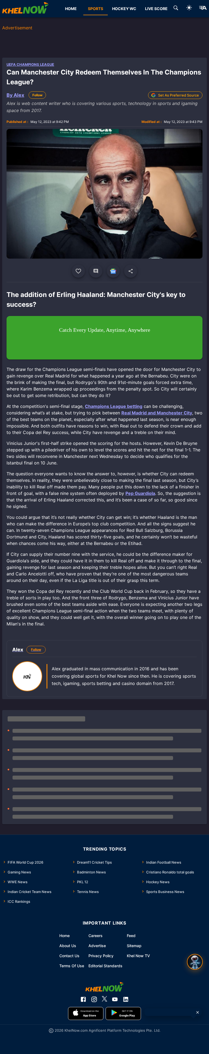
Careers (95, 935)
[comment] (95, 271)
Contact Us (69, 955)
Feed (131, 935)
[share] (130, 271)
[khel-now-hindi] (202, 9)
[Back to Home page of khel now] (25, 9)
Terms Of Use (71, 965)
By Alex (15, 95)
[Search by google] (176, 8)
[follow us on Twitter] (104, 999)
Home (64, 935)
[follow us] (113, 271)
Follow (37, 95)
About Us (67, 945)
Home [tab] (71, 8)
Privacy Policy (100, 955)
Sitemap (134, 945)
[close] (197, 1012)
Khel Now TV (138, 955)
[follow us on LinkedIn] (125, 999)
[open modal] (195, 962)
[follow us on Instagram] (94, 999)
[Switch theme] (189, 8)
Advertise (97, 945)
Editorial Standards (105, 965)
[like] (78, 271)
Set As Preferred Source (178, 95)
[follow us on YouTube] (115, 999)
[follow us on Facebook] (83, 999)
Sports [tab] (95, 8)
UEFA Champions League (30, 64)
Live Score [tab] (156, 8)
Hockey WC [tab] (124, 8)
